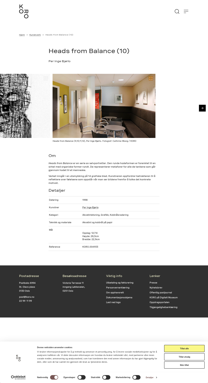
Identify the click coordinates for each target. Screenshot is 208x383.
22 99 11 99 (25, 301)
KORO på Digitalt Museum (164, 297)
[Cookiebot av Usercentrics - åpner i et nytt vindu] (18, 377)
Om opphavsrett (115, 292)
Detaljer (150, 377)
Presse (153, 282)
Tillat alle (184, 348)
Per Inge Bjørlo (90, 207)
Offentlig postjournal (161, 292)
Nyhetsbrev (156, 287)
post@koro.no (26, 297)
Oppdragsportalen (160, 302)
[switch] (82, 377)
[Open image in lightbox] (46, 78)
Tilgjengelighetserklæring (163, 307)
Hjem (22, 35)
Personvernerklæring (117, 287)
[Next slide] (202, 108)
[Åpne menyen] (186, 11)
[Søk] (177, 11)
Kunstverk (35, 35)
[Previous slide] (5, 108)
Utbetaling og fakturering (119, 282)
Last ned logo (113, 302)
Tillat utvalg (184, 357)
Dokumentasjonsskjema (119, 297)
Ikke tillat (184, 365)
